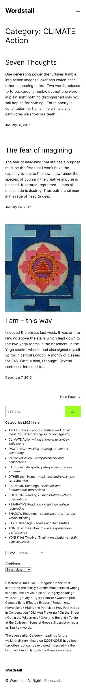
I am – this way (28, 320)
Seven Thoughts (31, 62)
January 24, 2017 (18, 207)
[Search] (73, 411)
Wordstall (19, 10)
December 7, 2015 (18, 377)
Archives (12, 564)
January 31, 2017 (17, 125)
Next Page (70, 396)
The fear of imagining (38, 150)
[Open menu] (78, 10)
